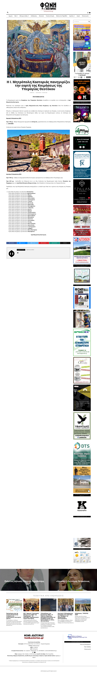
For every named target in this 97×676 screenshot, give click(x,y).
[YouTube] (90, 12)
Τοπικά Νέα (44, 92)
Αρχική (10, 16)
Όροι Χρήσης (87, 646)
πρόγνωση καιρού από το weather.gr (82, 563)
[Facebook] (88, 12)
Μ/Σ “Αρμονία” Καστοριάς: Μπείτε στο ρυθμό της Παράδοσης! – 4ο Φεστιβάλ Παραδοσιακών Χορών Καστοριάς (31, 616)
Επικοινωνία (85, 16)
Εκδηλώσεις (34, 16)
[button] (89, 21)
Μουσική (41, 16)
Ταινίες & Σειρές (50, 16)
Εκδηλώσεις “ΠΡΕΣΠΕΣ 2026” (81, 614)
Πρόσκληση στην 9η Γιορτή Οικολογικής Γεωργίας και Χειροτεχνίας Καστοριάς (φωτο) (13, 616)
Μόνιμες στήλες (24, 16)
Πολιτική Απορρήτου (85, 644)
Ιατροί (78, 16)
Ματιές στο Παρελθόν (61, 16)
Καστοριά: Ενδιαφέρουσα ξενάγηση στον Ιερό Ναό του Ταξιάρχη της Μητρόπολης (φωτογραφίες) (65, 616)
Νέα (15, 16)
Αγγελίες (71, 16)
